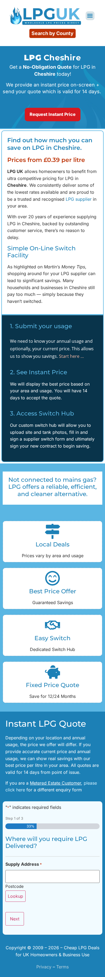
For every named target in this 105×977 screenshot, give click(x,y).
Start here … (71, 356)
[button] (90, 15)
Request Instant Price (53, 114)
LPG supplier (79, 199)
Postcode (14, 886)
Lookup (15, 896)
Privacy (43, 966)
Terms (62, 966)
